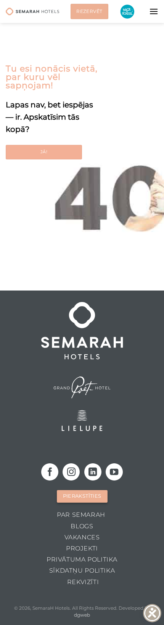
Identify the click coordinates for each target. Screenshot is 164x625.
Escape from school (127, 12)
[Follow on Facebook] (49, 472)
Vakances (82, 537)
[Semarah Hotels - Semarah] (32, 11)
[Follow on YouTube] (114, 472)
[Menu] (153, 11)
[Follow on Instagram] (71, 472)
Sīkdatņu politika (82, 570)
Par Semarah (81, 514)
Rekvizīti (83, 582)
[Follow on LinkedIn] (92, 472)
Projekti (82, 548)
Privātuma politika (82, 559)
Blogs (82, 526)
